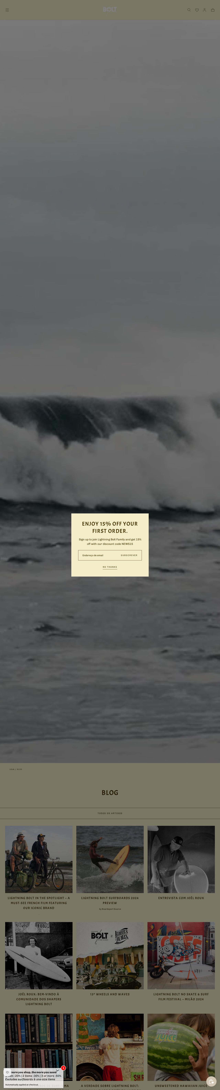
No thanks (110, 567)
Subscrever (129, 555)
